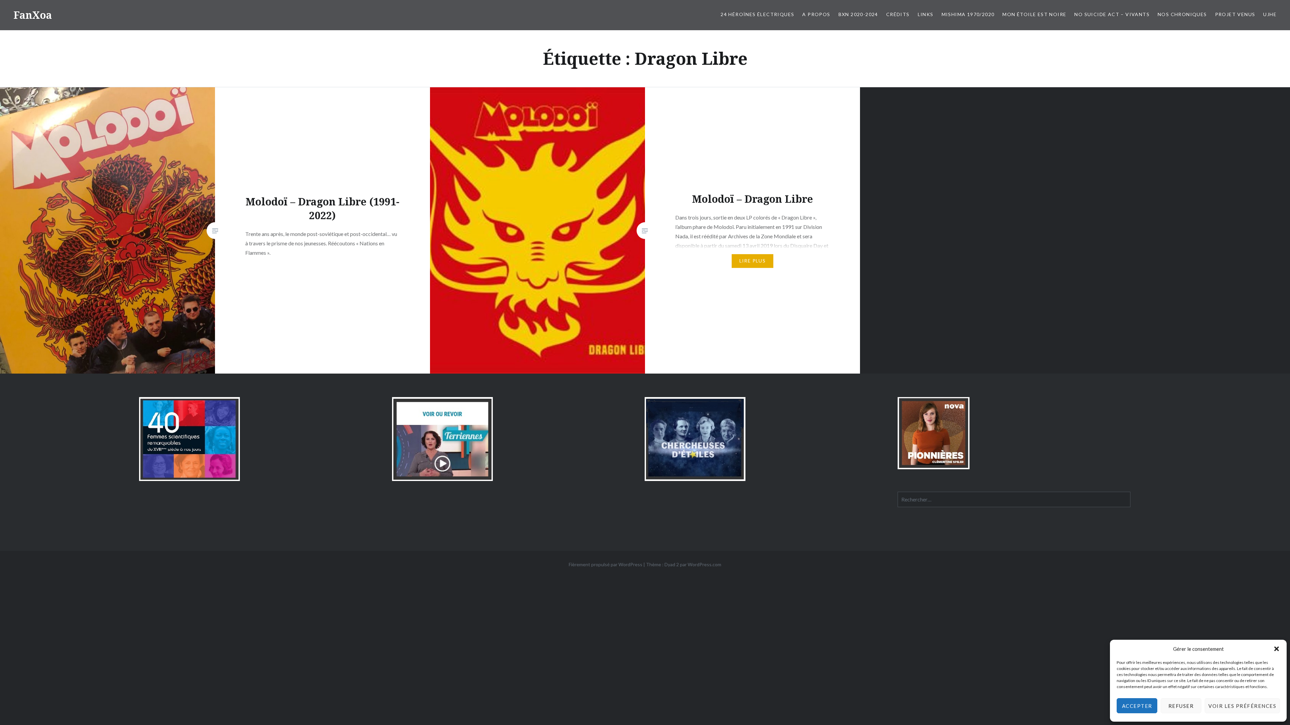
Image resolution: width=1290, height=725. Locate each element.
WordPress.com (704, 564)
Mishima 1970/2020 (968, 14)
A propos (816, 14)
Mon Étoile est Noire (1034, 14)
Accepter (1137, 706)
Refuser (1181, 706)
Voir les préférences (1242, 706)
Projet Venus (1235, 14)
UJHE (1270, 14)
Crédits (898, 14)
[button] (1276, 648)
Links (926, 14)
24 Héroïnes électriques (757, 14)
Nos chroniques (1182, 14)
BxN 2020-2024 (858, 14)
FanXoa (32, 15)
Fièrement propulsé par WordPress (605, 564)
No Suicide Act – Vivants (1112, 14)
